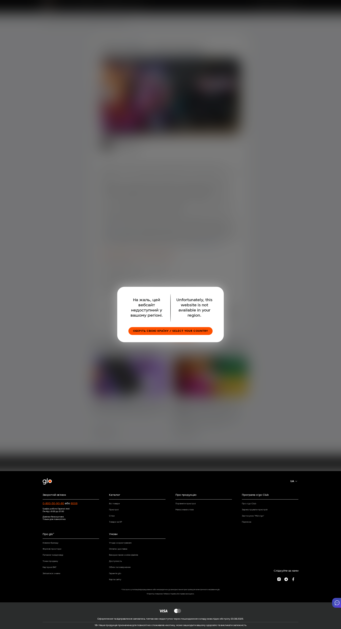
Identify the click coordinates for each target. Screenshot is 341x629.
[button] (336, 603)
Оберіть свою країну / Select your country (170, 331)
